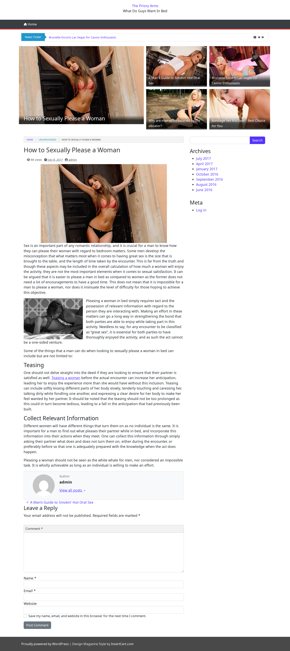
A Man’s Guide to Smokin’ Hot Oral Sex (61, 502)
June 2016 (204, 189)
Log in (201, 210)
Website (30, 603)
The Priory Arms (145, 5)
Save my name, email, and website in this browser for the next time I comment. (87, 616)
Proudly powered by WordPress (45, 644)
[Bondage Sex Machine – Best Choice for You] (239, 108)
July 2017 (203, 158)
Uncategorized (47, 140)
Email (30, 590)
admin (72, 160)
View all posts (71, 490)
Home (32, 24)
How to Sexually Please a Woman (64, 118)
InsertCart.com (122, 644)
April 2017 (204, 163)
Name (30, 578)
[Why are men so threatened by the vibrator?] (176, 108)
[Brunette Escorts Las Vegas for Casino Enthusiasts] (239, 65)
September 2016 (209, 179)
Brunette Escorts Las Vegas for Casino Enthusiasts (82, 37)
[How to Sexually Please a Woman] (81, 84)
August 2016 (206, 184)
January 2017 (206, 168)
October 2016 (207, 174)
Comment (34, 528)
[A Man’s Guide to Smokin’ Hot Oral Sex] (176, 65)
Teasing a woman (65, 377)
